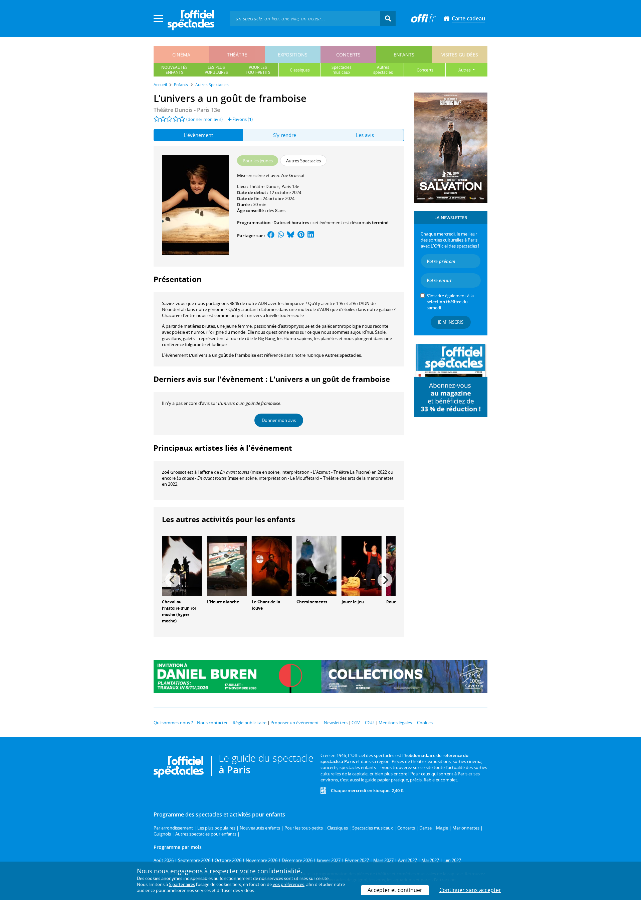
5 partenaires (182, 884)
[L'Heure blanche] (227, 566)
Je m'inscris (450, 322)
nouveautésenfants (174, 69)
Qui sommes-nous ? (173, 723)
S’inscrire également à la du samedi (450, 302)
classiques (300, 70)
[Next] (385, 580)
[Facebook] (271, 236)
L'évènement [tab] (198, 135)
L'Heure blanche (223, 602)
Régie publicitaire (249, 723)
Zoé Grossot (174, 472)
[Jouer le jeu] (362, 566)
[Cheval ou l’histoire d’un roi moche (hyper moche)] (182, 566)
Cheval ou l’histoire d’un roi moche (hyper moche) (179, 611)
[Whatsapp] (281, 236)
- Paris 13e (187, 110)
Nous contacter (212, 723)
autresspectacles (383, 69)
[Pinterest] (300, 236)
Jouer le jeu (353, 602)
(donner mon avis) (204, 119)
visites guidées (459, 54)
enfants (404, 54)
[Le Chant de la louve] (272, 566)
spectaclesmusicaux (342, 69)
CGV (356, 723)
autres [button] (465, 70)
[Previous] (172, 580)
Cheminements (311, 602)
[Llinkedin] (310, 236)
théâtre (237, 54)
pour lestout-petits (258, 69)
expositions (292, 54)
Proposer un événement (294, 723)
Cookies (425, 723)
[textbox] (305, 18)
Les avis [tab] (365, 135)
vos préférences (288, 884)
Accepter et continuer (395, 890)
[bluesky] (290, 236)
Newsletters (336, 723)
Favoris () (242, 119)
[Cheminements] (316, 566)
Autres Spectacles (343, 355)
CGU (369, 723)
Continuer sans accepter (470, 890)
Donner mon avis (279, 420)
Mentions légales (395, 723)
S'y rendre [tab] (284, 135)
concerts (348, 54)
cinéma (181, 54)
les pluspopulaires (216, 69)
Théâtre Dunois (264, 186)
